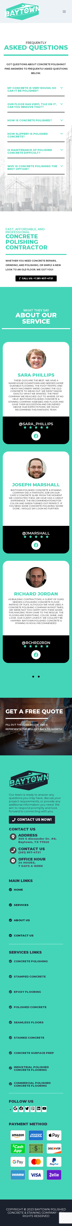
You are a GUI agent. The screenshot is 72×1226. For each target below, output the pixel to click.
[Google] (15, 1109)
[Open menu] (64, 11)
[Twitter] (27, 1109)
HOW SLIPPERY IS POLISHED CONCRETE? (27, 135)
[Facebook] (36, 435)
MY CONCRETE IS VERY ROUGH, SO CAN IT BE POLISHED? (31, 89)
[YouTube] (44, 1109)
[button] (36, 89)
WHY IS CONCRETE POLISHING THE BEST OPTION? (32, 168)
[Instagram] (32, 1109)
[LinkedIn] (38, 1109)
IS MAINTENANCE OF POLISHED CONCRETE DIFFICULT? (29, 151)
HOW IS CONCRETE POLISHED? (29, 120)
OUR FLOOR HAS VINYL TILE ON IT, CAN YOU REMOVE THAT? (32, 106)
